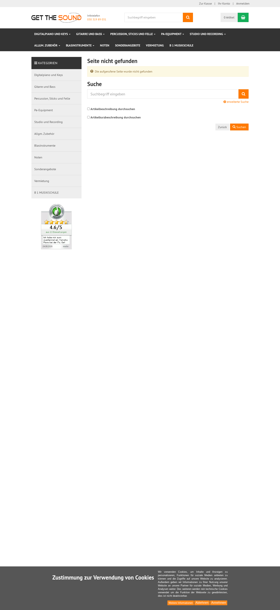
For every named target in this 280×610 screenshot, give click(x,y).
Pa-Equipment (171, 34)
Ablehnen (202, 602)
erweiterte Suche (237, 102)
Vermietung (155, 45)
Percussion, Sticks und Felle (132, 34)
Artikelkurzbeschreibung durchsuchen (115, 117)
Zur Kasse (205, 3)
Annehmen (218, 602)
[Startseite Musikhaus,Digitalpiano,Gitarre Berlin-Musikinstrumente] (56, 17)
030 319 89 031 (96, 19)
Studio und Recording (207, 34)
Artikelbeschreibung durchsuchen (112, 109)
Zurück (222, 127)
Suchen (241, 127)
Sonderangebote (127, 45)
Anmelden (243, 3)
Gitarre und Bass (89, 34)
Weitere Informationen (181, 602)
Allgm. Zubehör (46, 45)
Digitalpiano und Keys (51, 34)
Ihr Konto (224, 3)
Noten (104, 45)
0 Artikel (229, 17)
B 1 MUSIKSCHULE (181, 45)
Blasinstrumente (79, 45)
